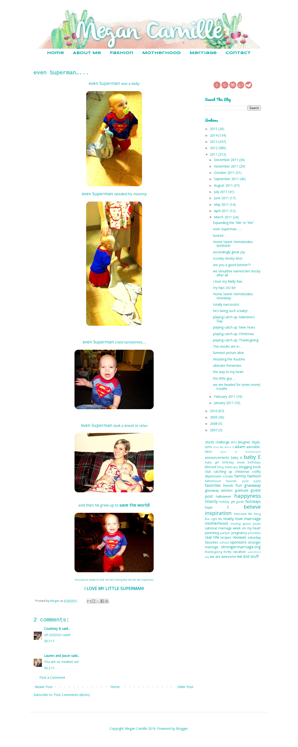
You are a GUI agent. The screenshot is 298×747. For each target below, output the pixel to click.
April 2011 (222, 211)
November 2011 (226, 166)
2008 (214, 423)
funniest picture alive (228, 352)
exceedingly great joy (229, 252)
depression (213, 476)
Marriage (203, 53)
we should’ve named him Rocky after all (236, 273)
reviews (239, 537)
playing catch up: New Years (234, 327)
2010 (214, 411)
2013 (214, 141)
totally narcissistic (226, 304)
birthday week (233, 462)
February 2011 (225, 396)
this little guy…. (224, 378)
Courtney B (52, 628)
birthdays (254, 462)
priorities (254, 533)
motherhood (216, 523)
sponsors (238, 542)
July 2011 (221, 191)
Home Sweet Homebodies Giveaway (233, 296)
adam (240, 446)
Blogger (182, 728)
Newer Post (44, 687)
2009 (214, 417)
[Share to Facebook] (102, 601)
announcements (217, 457)
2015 (214, 129)
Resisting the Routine (229, 359)
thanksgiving (213, 552)
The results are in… (227, 346)
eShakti (228, 476)
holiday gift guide (231, 502)
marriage (252, 518)
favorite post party (243, 481)
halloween (223, 496)
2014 (214, 135)
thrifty (227, 552)
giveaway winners (219, 490)
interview (240, 514)
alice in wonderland (240, 451)
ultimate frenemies (227, 365)
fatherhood (213, 481)
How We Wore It (223, 447)
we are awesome (223, 556)
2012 (214, 148)
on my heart (251, 528)
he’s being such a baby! (230, 310)
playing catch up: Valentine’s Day (234, 319)
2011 (214, 154)
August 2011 (224, 185)
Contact (238, 53)
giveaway (252, 485)
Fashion (121, 53)
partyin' (225, 533)
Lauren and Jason (57, 655)
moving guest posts (245, 524)
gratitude (241, 490)
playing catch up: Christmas (233, 334)
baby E (252, 456)
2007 (214, 430)
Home (55, 53)
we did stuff (248, 556)
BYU (234, 442)
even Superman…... (227, 229)
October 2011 (225, 172)
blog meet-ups (227, 467)
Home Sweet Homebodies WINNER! (233, 244)
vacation (239, 551)
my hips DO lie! (224, 287)
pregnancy (239, 533)
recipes (225, 537)
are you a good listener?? (232, 265)
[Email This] (89, 601)
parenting (212, 533)
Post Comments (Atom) (72, 694)
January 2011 (224, 403)
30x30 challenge (217, 442)
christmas (242, 471)
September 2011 (227, 179)
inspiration (218, 513)
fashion (254, 476)
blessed (210, 467)
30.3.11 (49, 641)
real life (212, 537)
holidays (253, 501)
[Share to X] (97, 601)
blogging (245, 467)
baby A (236, 457)
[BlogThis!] (93, 601)
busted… (219, 235)
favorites (213, 485)
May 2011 (222, 204)
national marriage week (223, 528)
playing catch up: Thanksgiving (235, 340)
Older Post (185, 687)
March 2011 (223, 217)
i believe (244, 506)
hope (209, 507)
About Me (87, 53)
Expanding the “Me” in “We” (233, 222)
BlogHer (244, 442)
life (250, 514)
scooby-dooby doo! (227, 258)
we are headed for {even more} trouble (236, 386)
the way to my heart (228, 372)
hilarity (211, 501)
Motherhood (161, 53)
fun (239, 485)
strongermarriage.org (241, 546)
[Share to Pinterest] (106, 601)
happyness (247, 495)
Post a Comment (52, 677)
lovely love (233, 518)
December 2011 (226, 160)
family (240, 476)
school (224, 543)
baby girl (212, 462)
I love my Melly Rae (227, 281)
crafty (256, 471)
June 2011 (222, 198)
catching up (222, 471)
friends (228, 485)
